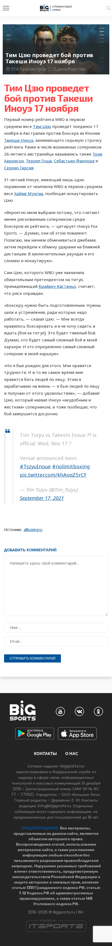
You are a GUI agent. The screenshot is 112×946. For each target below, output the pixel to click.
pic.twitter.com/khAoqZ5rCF (53, 474)
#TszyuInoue (35, 466)
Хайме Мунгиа (28, 193)
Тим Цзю (42, 126)
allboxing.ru (33, 530)
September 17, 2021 (42, 498)
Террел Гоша (39, 160)
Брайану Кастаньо (57, 286)
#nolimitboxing (71, 466)
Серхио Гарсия (18, 167)
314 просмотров (28, 69)
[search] (108, 8)
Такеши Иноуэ (18, 140)
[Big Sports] (56, 8)
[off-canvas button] (6, 8)
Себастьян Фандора (74, 160)
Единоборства (69, 69)
